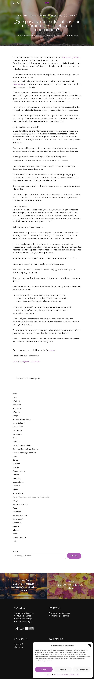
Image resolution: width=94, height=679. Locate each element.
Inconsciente (18, 482)
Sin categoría (18, 519)
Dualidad (16, 464)
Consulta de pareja (23, 619)
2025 (15, 394)
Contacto (18, 647)
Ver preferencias (82, 669)
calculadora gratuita (70, 57)
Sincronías (17, 523)
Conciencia (17, 430)
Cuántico (16, 442)
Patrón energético (20, 504)
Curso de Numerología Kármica (25, 449)
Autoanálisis (18, 427)
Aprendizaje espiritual (22, 419)
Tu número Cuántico (24, 613)
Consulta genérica (22, 616)
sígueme (51, 350)
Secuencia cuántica (21, 515)
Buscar (15, 551)
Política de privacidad (61, 675)
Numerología (57, 15)
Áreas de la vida (19, 423)
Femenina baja (19, 471)
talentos (72, 15)
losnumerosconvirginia (27, 35)
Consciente (17, 434)
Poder (15, 508)
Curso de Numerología (22, 445)
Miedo (15, 489)
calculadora (18, 84)
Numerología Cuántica (59, 613)
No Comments (71, 35)
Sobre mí (18, 644)
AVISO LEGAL (74, 675)
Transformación (19, 537)
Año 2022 (22, 15)
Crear (33, 15)
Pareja (15, 501)
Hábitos (16, 475)
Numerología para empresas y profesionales (31, 497)
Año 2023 (17, 408)
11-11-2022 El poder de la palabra (26, 361)
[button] (89, 646)
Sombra (16, 526)
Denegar (62, 669)
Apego (15, 416)
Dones (15, 460)
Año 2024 (17, 412)
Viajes (15, 541)
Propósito (17, 512)
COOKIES (50, 675)
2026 (15, 397)
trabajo (15, 534)
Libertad (16, 486)
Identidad (17, 478)
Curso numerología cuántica (24, 453)
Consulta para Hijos (23, 622)
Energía (43, 15)
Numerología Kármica (59, 616)
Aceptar (44, 669)
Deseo (15, 456)
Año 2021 (16, 401)
